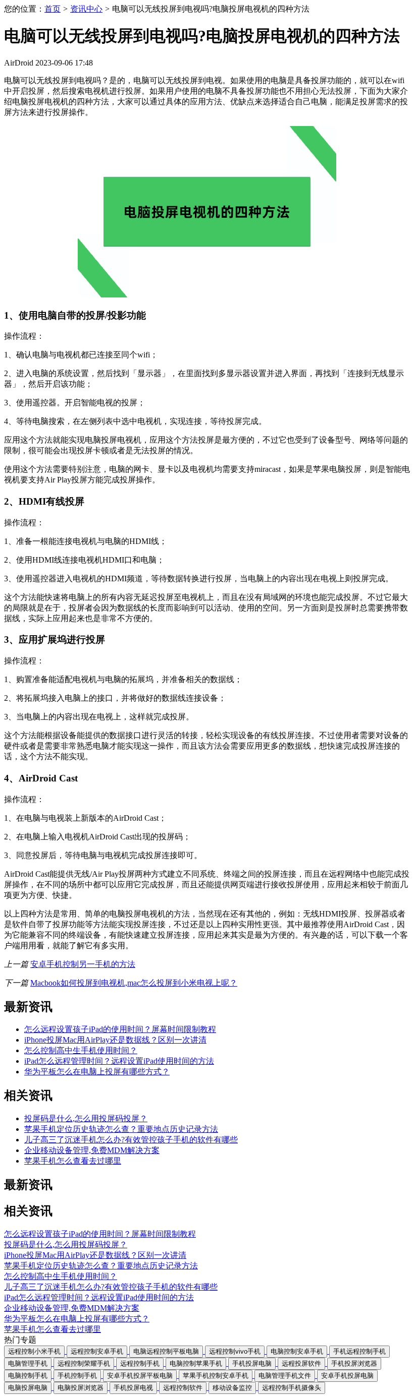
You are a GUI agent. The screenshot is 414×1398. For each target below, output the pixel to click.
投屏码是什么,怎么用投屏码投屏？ (85, 1118)
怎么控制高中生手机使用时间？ (80, 1050)
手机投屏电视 (133, 1387)
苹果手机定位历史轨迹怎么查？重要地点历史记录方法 (121, 1129)
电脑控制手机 (27, 1375)
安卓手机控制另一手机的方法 (82, 964)
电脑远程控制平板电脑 (166, 1351)
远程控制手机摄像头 (291, 1387)
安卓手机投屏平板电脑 (140, 1375)
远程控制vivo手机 (235, 1351)
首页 (52, 9)
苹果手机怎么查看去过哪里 (72, 1161)
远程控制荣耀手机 (84, 1363)
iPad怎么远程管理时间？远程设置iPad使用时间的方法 (119, 1061)
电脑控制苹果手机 (196, 1363)
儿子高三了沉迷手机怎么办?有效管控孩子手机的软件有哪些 (131, 1139)
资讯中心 (86, 9)
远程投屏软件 (301, 1363)
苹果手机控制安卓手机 (215, 1375)
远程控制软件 (182, 1387)
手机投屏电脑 (252, 1363)
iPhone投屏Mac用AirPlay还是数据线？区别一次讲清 (115, 1040)
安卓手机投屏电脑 (347, 1375)
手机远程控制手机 (359, 1351)
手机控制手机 (77, 1375)
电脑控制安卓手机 (297, 1351)
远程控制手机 (140, 1363)
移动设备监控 (232, 1387)
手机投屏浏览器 (354, 1363)
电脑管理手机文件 (284, 1375)
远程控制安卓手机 (97, 1351)
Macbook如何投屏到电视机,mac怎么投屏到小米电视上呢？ (133, 983)
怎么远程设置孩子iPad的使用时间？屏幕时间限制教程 (120, 1029)
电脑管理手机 (27, 1363)
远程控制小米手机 (34, 1351)
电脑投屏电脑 (27, 1387)
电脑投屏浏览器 (81, 1387)
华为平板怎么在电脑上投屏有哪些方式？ (97, 1071)
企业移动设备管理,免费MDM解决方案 (92, 1150)
